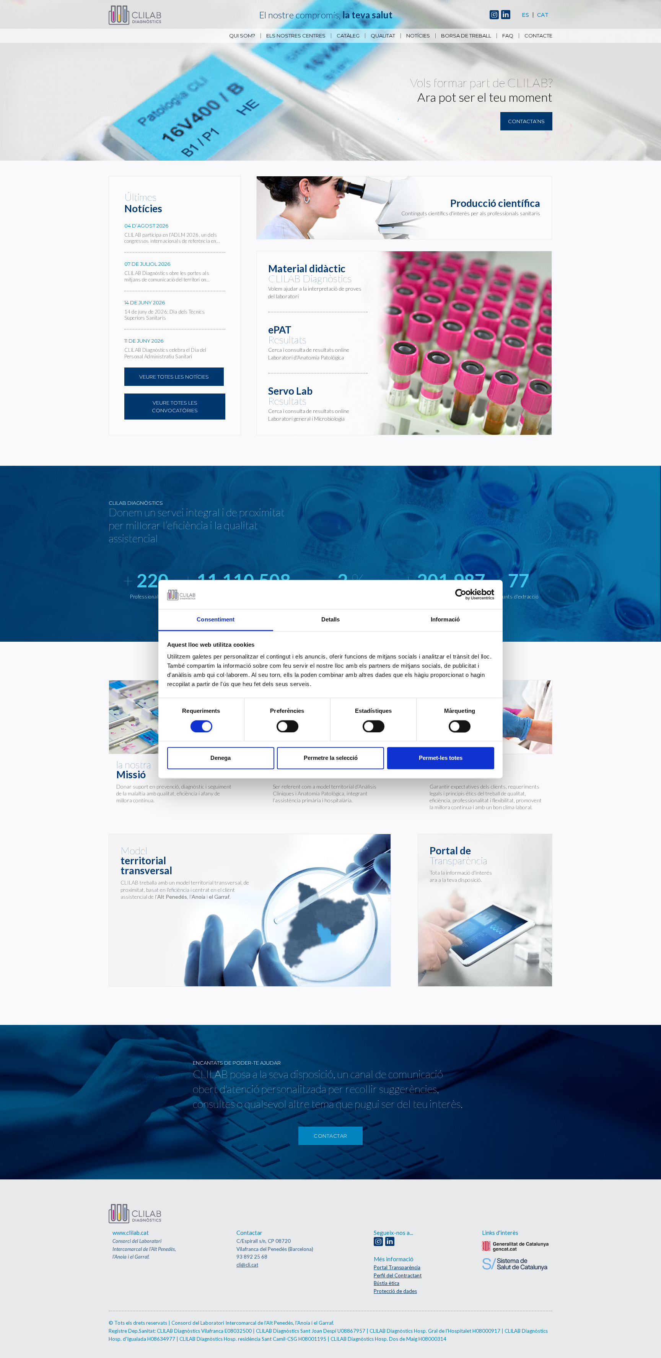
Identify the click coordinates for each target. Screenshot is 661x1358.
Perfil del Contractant (398, 1275)
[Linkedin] (505, 15)
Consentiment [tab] (215, 619)
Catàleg (348, 35)
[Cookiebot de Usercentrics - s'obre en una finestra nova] (460, 594)
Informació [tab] (445, 619)
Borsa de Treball (466, 35)
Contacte (538, 35)
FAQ (507, 35)
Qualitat (383, 35)
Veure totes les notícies (174, 377)
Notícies (418, 35)
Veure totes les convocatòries (175, 406)
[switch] (287, 726)
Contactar (330, 1136)
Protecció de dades (395, 1291)
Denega (220, 758)
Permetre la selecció (331, 758)
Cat (543, 14)
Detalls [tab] (330, 619)
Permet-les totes (440, 758)
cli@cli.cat (247, 1265)
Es (525, 14)
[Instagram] (494, 15)
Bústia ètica (386, 1283)
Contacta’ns (526, 121)
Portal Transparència (397, 1267)
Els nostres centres (296, 35)
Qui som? (242, 35)
